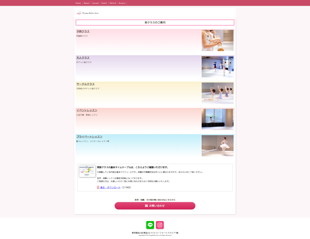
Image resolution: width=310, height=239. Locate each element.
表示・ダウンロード (110, 187)
